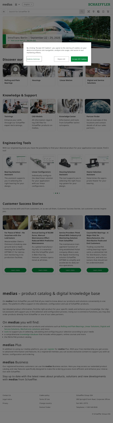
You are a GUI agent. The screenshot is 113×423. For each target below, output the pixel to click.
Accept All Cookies (79, 59)
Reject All (61, 59)
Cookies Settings (33, 59)
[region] (57, 54)
